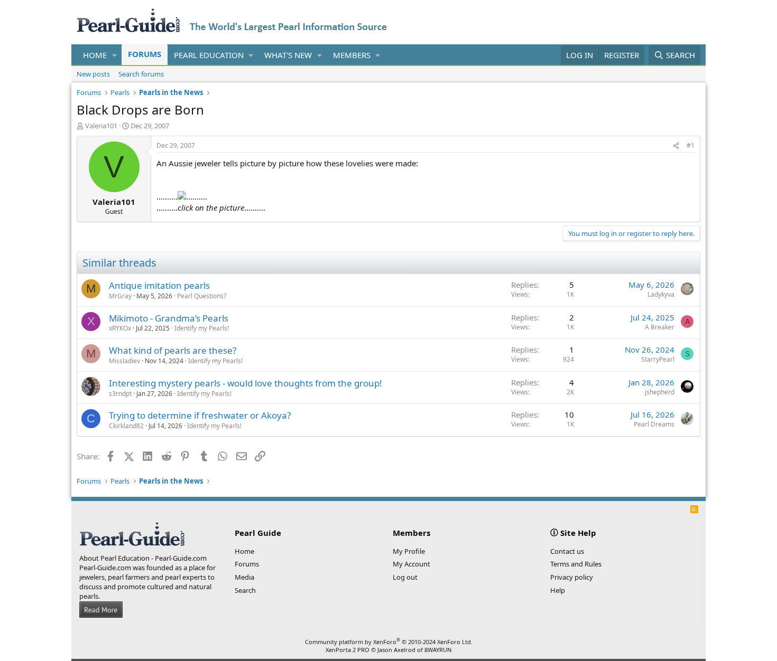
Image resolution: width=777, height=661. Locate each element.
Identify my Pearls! (201, 328)
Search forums (141, 74)
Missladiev (124, 360)
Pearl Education (209, 55)
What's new (288, 55)
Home (95, 55)
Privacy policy (571, 577)
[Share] (676, 146)
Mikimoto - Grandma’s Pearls (168, 318)
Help (557, 590)
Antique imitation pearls (159, 285)
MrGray (120, 295)
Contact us (567, 551)
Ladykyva (661, 294)
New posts (93, 74)
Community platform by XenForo (389, 642)
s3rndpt (120, 393)
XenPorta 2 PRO (347, 650)
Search (245, 590)
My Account (411, 564)
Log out (405, 577)
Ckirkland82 (126, 425)
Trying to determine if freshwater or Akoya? (200, 415)
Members (352, 55)
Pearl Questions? (201, 295)
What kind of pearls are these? (172, 350)
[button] (115, 55)
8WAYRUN (437, 650)
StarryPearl (657, 359)
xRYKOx (120, 328)
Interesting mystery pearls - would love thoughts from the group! (245, 383)
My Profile (409, 551)
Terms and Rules (576, 564)
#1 (691, 145)
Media (244, 577)
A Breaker (659, 327)
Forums (144, 54)
